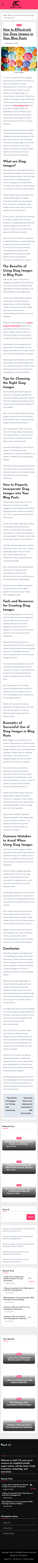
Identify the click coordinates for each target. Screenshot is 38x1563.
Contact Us (7, 1528)
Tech (9, 15)
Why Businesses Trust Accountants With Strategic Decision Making (19, 1405)
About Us (6, 1523)
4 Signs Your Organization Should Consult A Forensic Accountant (13, 1278)
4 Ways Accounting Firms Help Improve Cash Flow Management (19, 1382)
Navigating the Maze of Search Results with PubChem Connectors (19, 1144)
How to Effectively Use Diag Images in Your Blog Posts (18, 34)
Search (6, 1210)
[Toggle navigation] (2, 4)
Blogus (12, 1555)
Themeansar (22, 1555)
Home (5, 15)
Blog (19, 1354)
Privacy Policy (8, 1533)
